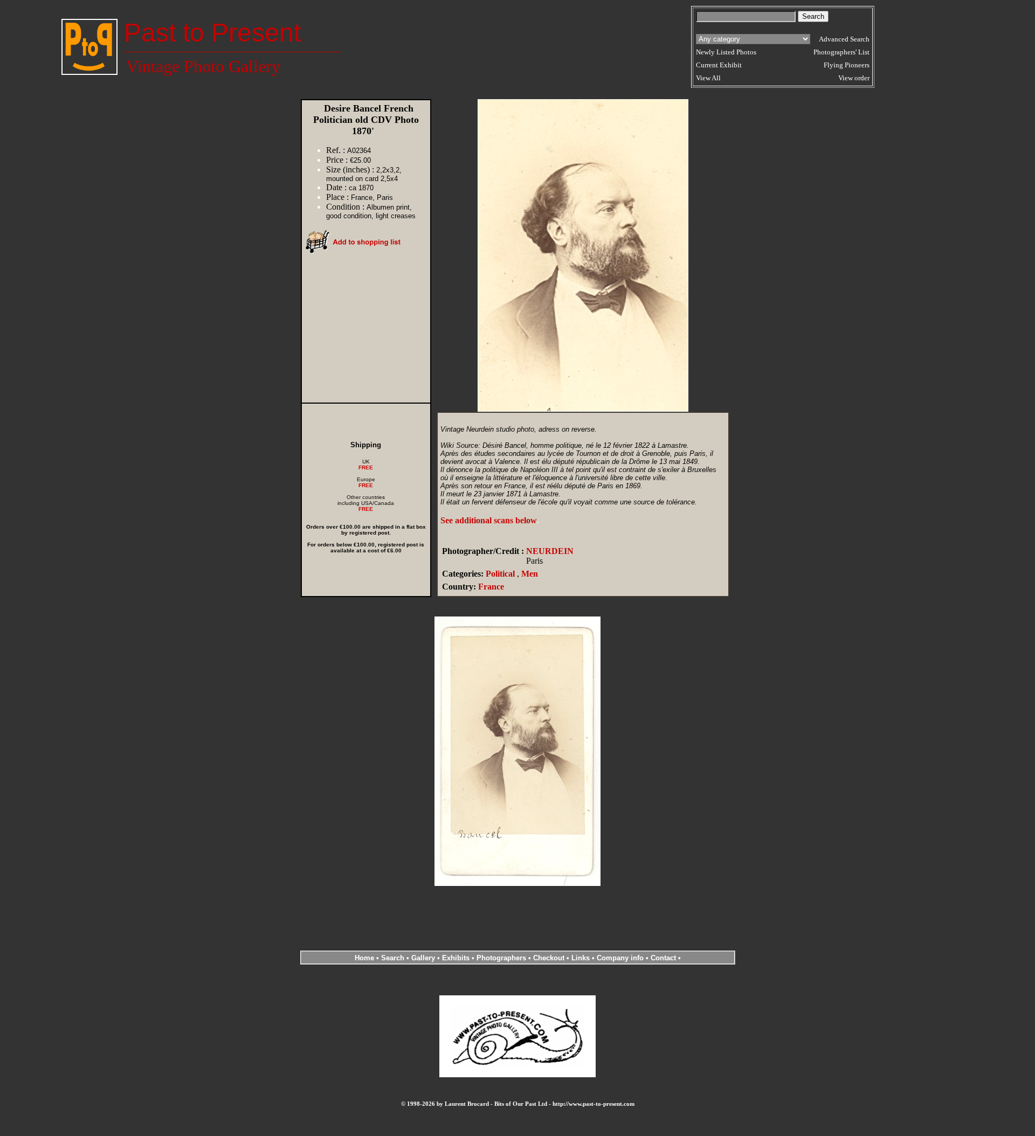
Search (392, 958)
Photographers (501, 958)
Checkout (548, 958)
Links (580, 958)
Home (364, 958)
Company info (621, 958)
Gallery (423, 958)
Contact (663, 958)
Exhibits (456, 958)
